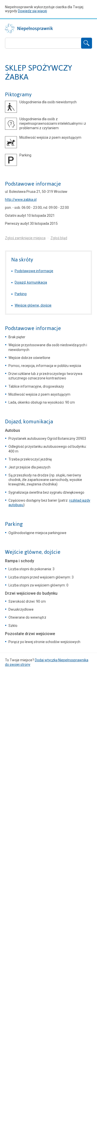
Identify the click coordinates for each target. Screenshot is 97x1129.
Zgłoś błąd (58, 238)
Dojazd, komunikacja (31, 282)
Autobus (12, 430)
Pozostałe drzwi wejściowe (30, 633)
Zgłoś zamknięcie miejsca (25, 238)
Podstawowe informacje (33, 184)
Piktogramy (18, 95)
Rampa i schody (19, 561)
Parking (21, 294)
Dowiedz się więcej (32, 11)
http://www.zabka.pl (21, 200)
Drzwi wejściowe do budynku (31, 593)
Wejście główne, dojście (33, 305)
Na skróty (22, 259)
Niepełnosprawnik (28, 28)
